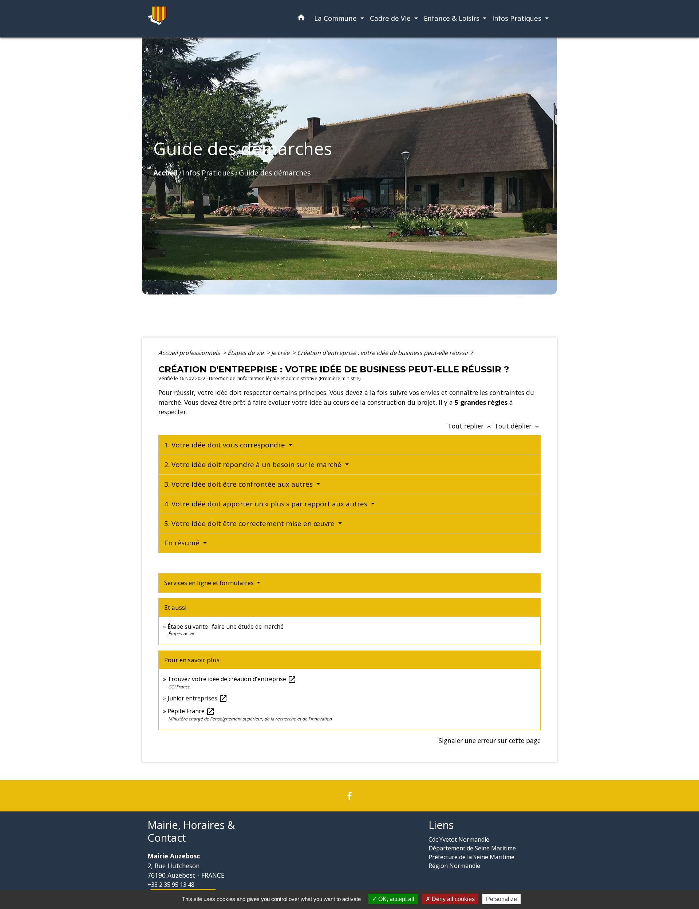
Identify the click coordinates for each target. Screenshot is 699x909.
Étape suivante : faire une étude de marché (225, 627)
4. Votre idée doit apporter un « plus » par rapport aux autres (266, 504)
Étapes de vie (246, 353)
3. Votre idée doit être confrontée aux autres (239, 484)
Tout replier (470, 426)
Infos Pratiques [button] (517, 18)
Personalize (501, 899)
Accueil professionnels (189, 353)
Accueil (165, 173)
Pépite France (191, 711)
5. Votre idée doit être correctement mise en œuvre (250, 523)
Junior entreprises (197, 698)
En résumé (182, 543)
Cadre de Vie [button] (391, 18)
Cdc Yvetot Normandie (459, 839)
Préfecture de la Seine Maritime (471, 857)
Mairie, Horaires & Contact (191, 831)
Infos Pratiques (208, 173)
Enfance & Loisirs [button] (452, 18)
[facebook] (349, 796)
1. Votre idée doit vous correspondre (225, 445)
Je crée (281, 353)
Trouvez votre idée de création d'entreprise (231, 679)
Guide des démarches (275, 173)
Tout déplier (517, 426)
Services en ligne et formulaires (209, 582)
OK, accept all (395, 899)
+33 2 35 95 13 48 (170, 885)
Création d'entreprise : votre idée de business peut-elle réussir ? (385, 353)
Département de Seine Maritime (472, 848)
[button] (301, 18)
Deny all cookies (452, 899)
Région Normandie (454, 866)
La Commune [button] (336, 18)
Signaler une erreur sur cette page (490, 740)
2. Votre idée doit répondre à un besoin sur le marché (253, 464)
